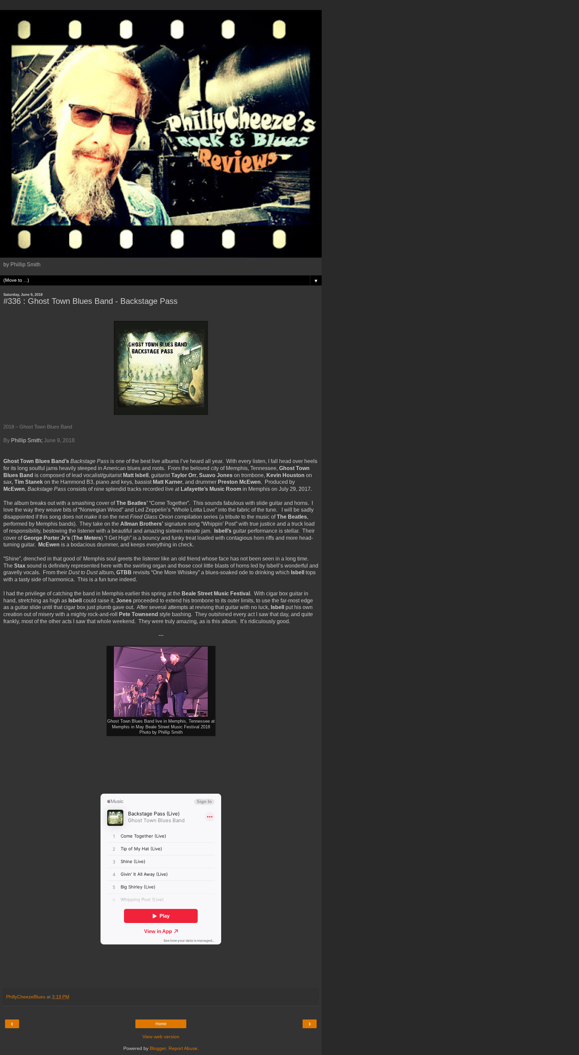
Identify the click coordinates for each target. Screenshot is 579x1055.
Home (161, 1023)
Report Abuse (183, 1048)
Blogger (158, 1048)
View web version (160, 1036)
